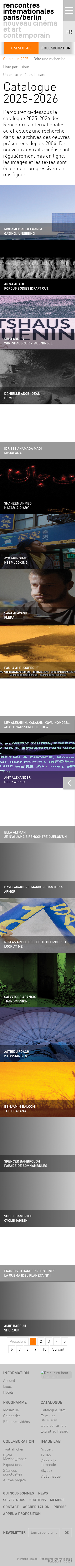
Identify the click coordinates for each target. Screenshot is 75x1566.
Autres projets (14, 1480)
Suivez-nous (14, 1500)
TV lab (46, 1455)
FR (69, 32)
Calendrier (11, 1415)
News (43, 1493)
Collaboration (56, 48)
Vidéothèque (51, 1476)
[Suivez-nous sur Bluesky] (32, 1544)
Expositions (12, 1464)
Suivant (58, 1349)
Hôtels (8, 1392)
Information (16, 1372)
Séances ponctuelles (12, 1472)
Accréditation (36, 1506)
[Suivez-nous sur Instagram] (43, 1544)
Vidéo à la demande (48, 1462)
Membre (57, 1500)
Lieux (7, 1386)
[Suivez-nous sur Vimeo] (55, 1544)
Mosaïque (11, 1410)
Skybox (46, 1470)
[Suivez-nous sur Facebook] (20, 1544)
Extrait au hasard (54, 1431)
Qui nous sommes (18, 1493)
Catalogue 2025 (15, 58)
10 (44, 1349)
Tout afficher (13, 1449)
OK (67, 1532)
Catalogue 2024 (53, 1410)
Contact (11, 1506)
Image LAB (51, 1441)
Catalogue (21, 48)
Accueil (9, 1380)
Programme (15, 1402)
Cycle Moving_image (15, 1457)
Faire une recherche (49, 58)
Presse (60, 1506)
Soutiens (37, 1500)
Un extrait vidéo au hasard (24, 74)
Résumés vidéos (16, 1421)
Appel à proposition (22, 1513)
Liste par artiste (16, 66)
